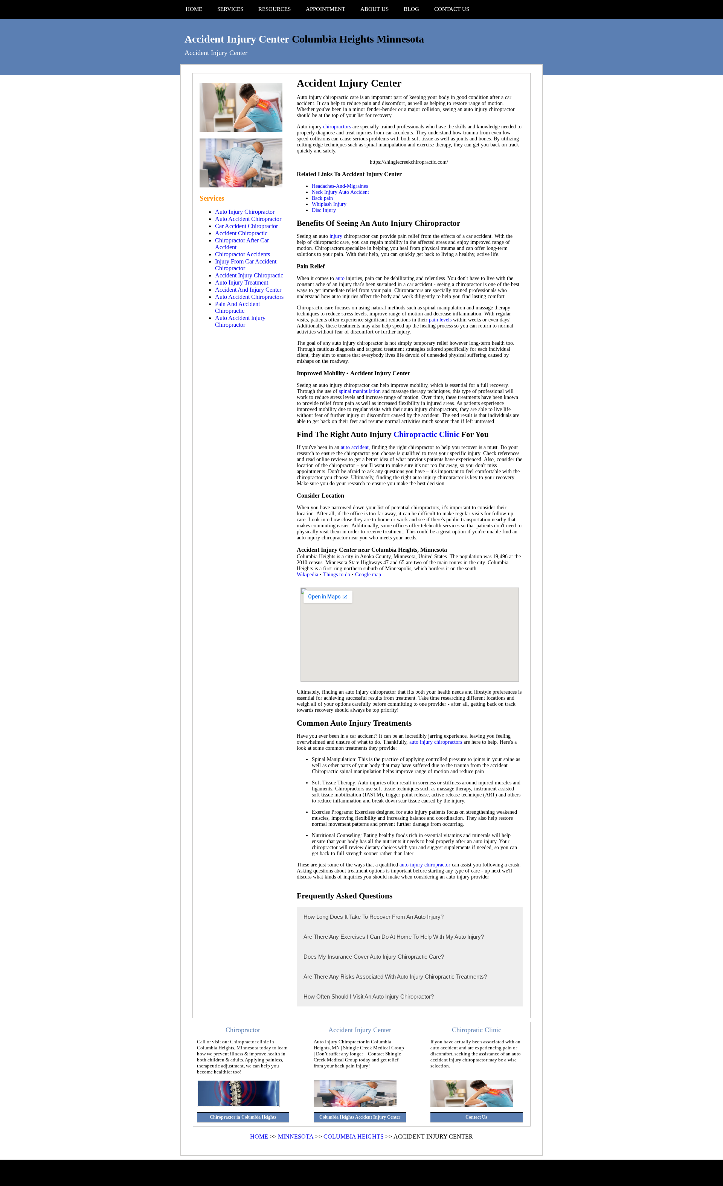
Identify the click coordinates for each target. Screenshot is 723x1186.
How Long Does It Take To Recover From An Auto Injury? (374, 916)
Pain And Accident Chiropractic (237, 307)
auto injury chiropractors (435, 742)
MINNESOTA (296, 1136)
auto (340, 278)
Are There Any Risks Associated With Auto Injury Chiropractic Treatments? (395, 976)
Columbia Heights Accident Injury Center (359, 1117)
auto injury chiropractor (425, 865)
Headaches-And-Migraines (340, 186)
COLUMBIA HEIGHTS (353, 1136)
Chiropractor (243, 1030)
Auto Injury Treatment (241, 282)
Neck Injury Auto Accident (340, 192)
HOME (259, 1136)
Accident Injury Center (237, 39)
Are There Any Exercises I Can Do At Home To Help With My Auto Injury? (394, 936)
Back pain (322, 198)
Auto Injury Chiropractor (245, 212)
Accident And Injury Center (248, 289)
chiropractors (337, 126)
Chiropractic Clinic (426, 434)
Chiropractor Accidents (242, 254)
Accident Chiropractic (241, 233)
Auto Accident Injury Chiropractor (240, 321)
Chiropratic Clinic (476, 1030)
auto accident (355, 447)
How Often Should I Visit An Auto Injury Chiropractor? (369, 996)
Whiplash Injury (329, 204)
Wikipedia (307, 574)
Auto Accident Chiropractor (248, 219)
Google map (368, 574)
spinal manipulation (360, 391)
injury (335, 236)
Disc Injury (324, 210)
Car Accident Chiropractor (246, 226)
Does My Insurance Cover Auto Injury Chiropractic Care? (374, 956)
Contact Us (476, 1117)
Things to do (336, 574)
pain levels (440, 320)
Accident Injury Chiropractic (249, 275)
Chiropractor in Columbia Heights (243, 1117)
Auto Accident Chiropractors (249, 297)
